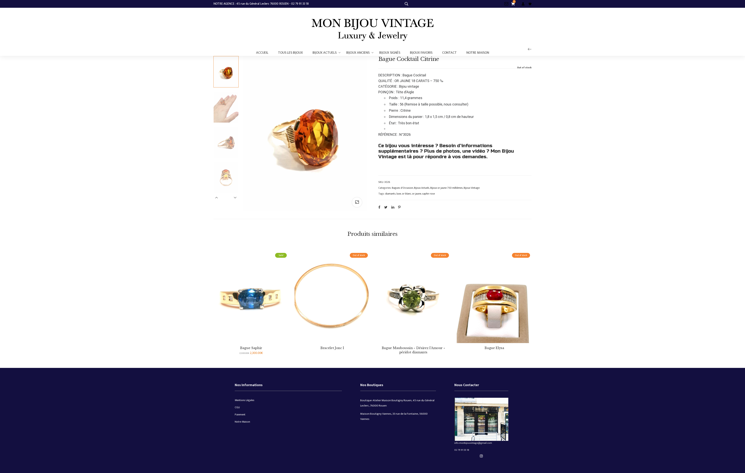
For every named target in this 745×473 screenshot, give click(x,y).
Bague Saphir (251, 348)
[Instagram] (481, 455)
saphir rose (428, 194)
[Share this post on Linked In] (392, 207)
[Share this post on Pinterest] (399, 207)
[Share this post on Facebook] (379, 207)
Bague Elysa (494, 348)
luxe (399, 194)
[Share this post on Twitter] (385, 207)
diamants (390, 194)
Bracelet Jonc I (332, 348)
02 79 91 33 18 (461, 450)
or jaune (416, 194)
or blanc (406, 194)
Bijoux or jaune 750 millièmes (446, 188)
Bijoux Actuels (421, 188)
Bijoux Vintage (472, 188)
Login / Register (523, 4)
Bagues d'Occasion (402, 188)
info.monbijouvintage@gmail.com (473, 443)
